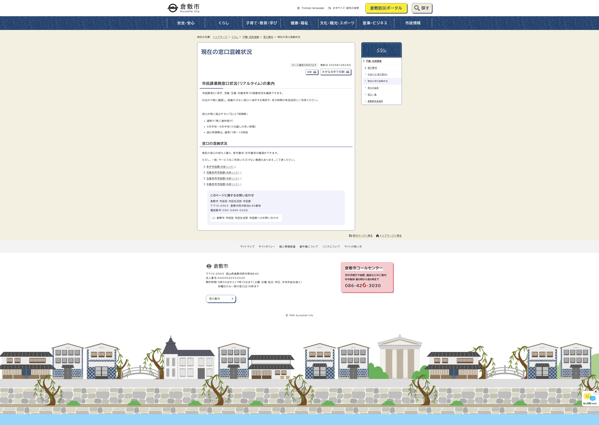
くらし (224, 23)
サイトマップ (247, 246)
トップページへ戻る (391, 235)
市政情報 (413, 23)
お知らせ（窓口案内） (377, 74)
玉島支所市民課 (222, 178)
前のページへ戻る (363, 235)
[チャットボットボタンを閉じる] (595, 391)
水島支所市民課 (222, 184)
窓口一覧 (372, 95)
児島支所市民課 (222, 172)
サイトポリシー (267, 246)
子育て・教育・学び (261, 23)
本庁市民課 (220, 166)
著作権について (309, 246)
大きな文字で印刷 (333, 71)
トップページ (220, 37)
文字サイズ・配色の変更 (346, 8)
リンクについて (331, 246)
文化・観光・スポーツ (337, 23)
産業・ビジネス (375, 23)
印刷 (309, 72)
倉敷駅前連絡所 (375, 101)
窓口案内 (268, 37)
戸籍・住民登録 (251, 37)
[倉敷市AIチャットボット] (589, 398)
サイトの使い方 (353, 246)
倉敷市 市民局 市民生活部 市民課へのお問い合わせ (248, 218)
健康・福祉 (299, 23)
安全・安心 (186, 23)
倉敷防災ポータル (386, 8)
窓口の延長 (373, 88)
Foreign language (313, 8)
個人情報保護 (287, 246)
